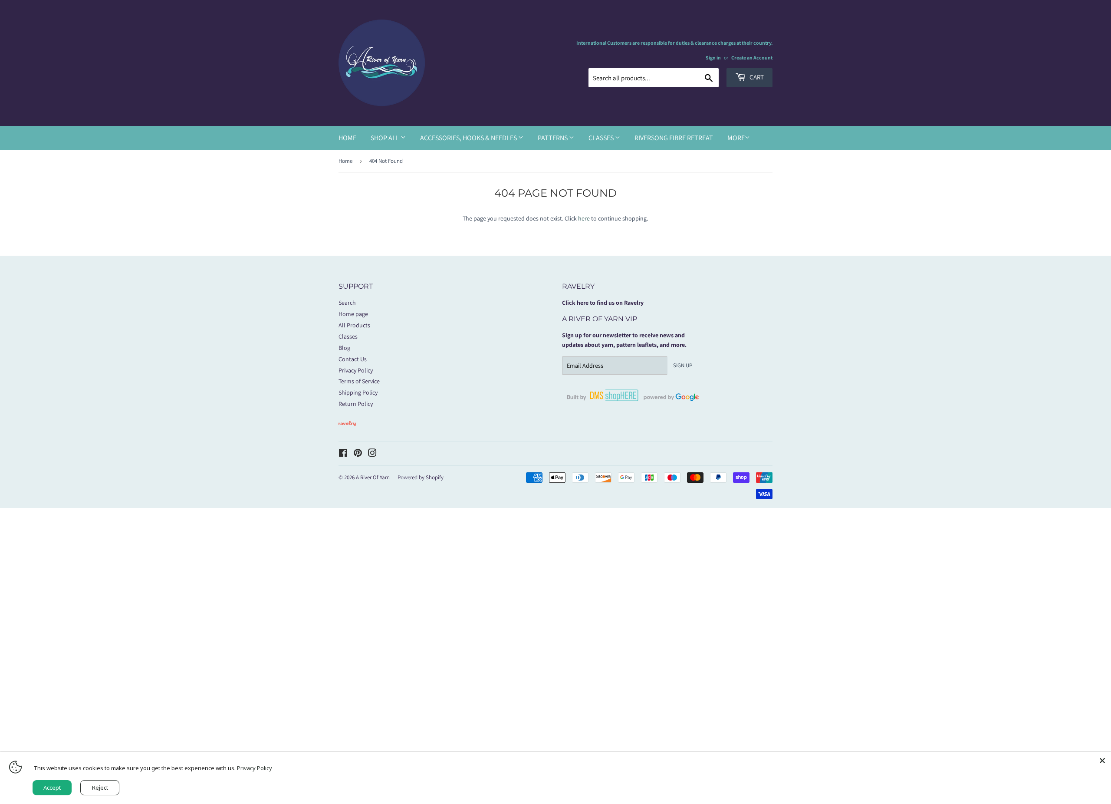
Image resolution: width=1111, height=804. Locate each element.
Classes (601, 137)
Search (347, 302)
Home (347, 137)
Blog (344, 348)
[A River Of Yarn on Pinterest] (357, 454)
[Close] (1102, 760)
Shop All (386, 137)
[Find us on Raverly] (347, 430)
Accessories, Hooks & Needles (469, 137)
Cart (756, 77)
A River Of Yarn (373, 477)
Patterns (553, 137)
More (736, 137)
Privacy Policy (356, 370)
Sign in (713, 57)
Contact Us (353, 359)
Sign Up (682, 365)
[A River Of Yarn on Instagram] (372, 454)
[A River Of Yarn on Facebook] (343, 454)
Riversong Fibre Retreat (673, 137)
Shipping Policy (358, 392)
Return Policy (356, 404)
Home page (353, 314)
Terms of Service (359, 381)
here (584, 218)
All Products (354, 325)
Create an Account (751, 57)
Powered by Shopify (421, 477)
